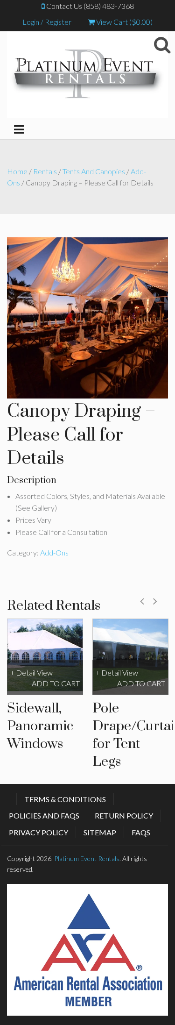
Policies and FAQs (44, 815)
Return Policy (124, 815)
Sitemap (100, 832)
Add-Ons (54, 552)
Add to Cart (56, 683)
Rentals (45, 171)
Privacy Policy (38, 832)
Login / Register (46, 21)
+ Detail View (31, 673)
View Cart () (124, 21)
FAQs (141, 832)
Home (17, 171)
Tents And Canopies (94, 171)
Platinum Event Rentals (86, 858)
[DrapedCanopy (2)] (87, 317)
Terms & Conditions (65, 799)
